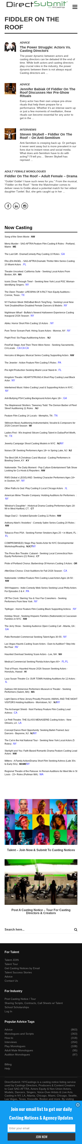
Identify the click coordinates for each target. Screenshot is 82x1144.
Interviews (28, 129)
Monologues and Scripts (19, 1033)
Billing (8, 1064)
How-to (9, 1037)
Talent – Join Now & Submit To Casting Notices (41, 850)
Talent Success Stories (18, 972)
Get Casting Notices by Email (22, 968)
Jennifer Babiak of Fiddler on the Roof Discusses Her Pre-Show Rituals (47, 92)
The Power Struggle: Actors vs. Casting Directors (45, 49)
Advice (25, 42)
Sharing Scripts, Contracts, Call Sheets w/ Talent (34, 1003)
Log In (8, 1011)
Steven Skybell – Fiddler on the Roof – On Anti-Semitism (46, 136)
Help (7, 1068)
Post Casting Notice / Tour (20, 998)
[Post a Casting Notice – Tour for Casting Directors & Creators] (41, 882)
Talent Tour (11, 964)
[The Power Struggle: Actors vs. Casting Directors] (10, 47)
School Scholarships (17, 1007)
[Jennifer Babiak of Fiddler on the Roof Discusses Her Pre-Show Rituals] (10, 88)
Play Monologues (15, 1046)
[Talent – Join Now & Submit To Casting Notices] (41, 822)
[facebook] (8, 206)
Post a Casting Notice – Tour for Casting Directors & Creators (41, 911)
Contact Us (11, 980)
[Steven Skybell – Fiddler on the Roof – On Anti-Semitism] (10, 134)
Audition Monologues (17, 1054)
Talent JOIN (12, 959)
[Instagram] (24, 206)
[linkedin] (16, 206)
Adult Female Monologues (25, 171)
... (47, 72)
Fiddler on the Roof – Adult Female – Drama (41, 176)
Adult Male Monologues (19, 1050)
